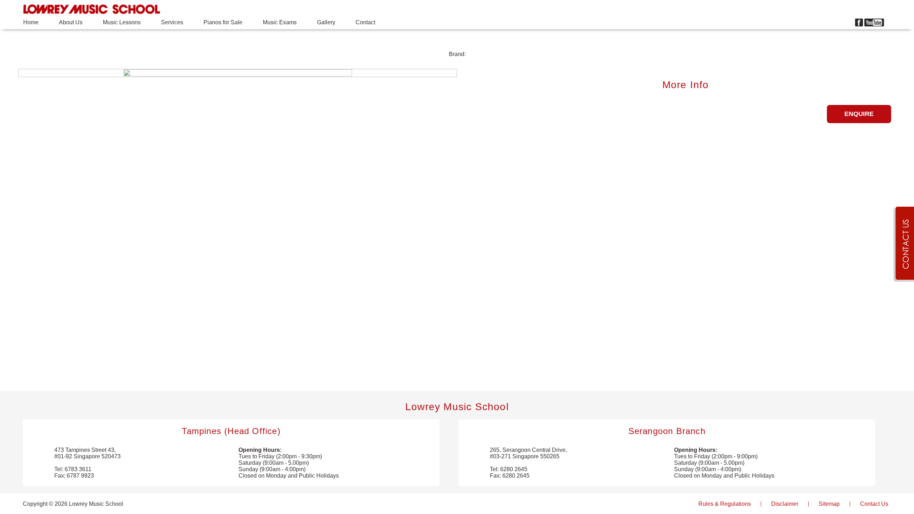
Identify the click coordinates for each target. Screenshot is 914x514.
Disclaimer (784, 504)
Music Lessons (122, 22)
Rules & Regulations (724, 504)
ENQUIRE (859, 113)
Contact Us (874, 504)
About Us (70, 22)
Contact (365, 22)
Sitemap (829, 504)
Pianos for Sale (223, 22)
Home (31, 22)
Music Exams (280, 22)
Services (172, 22)
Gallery (326, 22)
